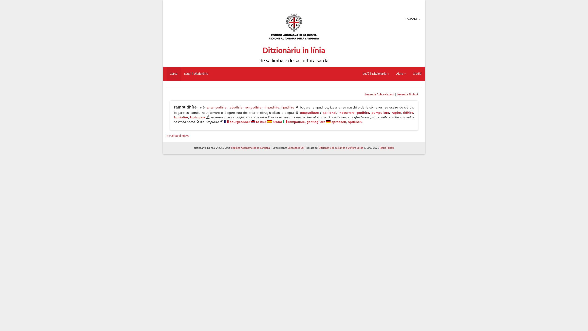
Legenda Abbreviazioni (379, 94)
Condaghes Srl (296, 148)
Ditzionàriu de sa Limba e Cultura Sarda (341, 148)
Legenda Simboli (407, 94)
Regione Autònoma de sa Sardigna (250, 148)
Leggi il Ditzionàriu (196, 74)
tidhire (408, 112)
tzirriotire (181, 117)
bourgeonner (239, 122)
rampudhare (309, 112)
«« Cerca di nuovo (178, 136)
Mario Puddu (386, 148)
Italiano (410, 19)
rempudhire (253, 107)
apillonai (329, 112)
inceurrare (346, 112)
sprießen (355, 122)
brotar (277, 122)
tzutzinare (197, 117)
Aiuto (400, 74)
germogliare (316, 122)
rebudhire (236, 107)
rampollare (296, 122)
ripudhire (287, 107)
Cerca (173, 74)
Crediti (417, 74)
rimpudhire (271, 107)
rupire (396, 112)
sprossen (338, 122)
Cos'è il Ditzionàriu (375, 74)
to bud (261, 122)
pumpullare (380, 112)
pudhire (363, 112)
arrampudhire (216, 107)
